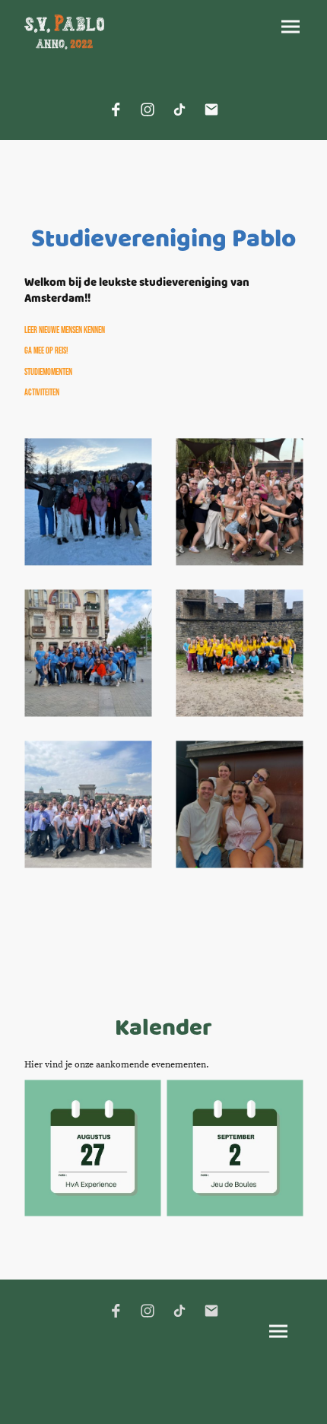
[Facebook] (115, 109)
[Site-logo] (64, 31)
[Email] (211, 109)
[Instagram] (147, 109)
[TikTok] (179, 109)
